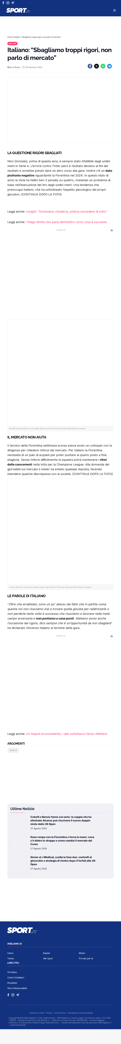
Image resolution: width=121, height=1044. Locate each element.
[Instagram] (8, 2)
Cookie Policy (60, 1013)
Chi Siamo (12, 972)
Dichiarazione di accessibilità (80, 1013)
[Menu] (114, 10)
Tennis (10, 958)
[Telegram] (13, 2)
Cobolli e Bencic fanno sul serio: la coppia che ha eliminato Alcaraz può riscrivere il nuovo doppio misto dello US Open (60, 820)
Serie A (13, 750)
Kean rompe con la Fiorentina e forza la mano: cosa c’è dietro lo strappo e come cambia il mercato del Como (62, 841)
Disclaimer (12, 983)
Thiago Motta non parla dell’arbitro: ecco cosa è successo (66, 222)
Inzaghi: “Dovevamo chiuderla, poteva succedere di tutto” (66, 211)
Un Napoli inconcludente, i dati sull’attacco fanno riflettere (66, 734)
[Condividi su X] (96, 66)
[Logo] (18, 10)
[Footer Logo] (60, 930)
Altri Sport (48, 958)
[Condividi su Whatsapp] (103, 66)
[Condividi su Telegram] (109, 66)
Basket (46, 953)
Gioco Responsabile (17, 988)
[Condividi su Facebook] (90, 66)
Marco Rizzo (13, 67)
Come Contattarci (15, 977)
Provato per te (86, 958)
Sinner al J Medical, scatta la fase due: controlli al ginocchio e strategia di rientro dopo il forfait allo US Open (62, 861)
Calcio (12, 43)
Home (10, 37)
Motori (82, 953)
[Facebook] (3, 2)
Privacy (49, 1013)
